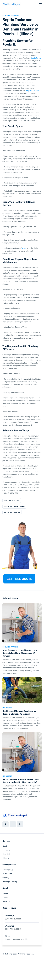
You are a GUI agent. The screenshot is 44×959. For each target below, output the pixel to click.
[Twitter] (13, 824)
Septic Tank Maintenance (14, 506)
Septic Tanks (36, 58)
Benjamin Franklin (10, 16)
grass (24, 248)
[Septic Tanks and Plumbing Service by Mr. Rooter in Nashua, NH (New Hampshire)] (22, 752)
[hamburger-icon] (40, 4)
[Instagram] (20, 824)
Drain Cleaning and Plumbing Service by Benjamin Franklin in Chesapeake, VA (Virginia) (20, 653)
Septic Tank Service (12, 512)
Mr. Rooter (7, 708)
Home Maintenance (12, 500)
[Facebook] (5, 824)
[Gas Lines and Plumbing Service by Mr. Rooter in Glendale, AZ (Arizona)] (22, 690)
